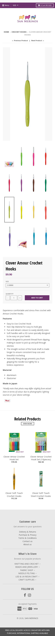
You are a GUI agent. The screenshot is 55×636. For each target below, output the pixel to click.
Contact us (27, 541)
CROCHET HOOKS (19, 32)
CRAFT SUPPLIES (26, 579)
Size (7, 281)
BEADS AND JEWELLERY (26, 567)
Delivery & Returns (27, 531)
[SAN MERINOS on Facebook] (25, 595)
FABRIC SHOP (26, 570)
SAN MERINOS (31, 618)
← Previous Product (20, 40)
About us (27, 544)
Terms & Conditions (27, 538)
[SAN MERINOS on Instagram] (29, 595)
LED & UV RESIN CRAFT (27, 576)
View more (27, 424)
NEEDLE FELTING (26, 573)
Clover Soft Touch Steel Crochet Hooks (41, 494)
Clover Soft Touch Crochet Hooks (14, 494)
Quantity (9, 294)
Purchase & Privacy (27, 535)
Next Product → (37, 40)
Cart (46, 5)
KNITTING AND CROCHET (27, 563)
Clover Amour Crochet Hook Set (14, 458)
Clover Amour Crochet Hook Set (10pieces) (41, 458)
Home (6, 32)
